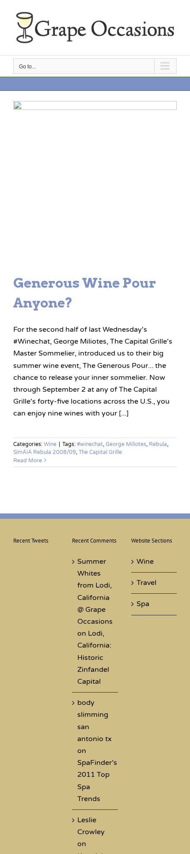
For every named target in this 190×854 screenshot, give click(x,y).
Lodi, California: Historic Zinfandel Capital (94, 657)
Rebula (158, 444)
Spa (143, 603)
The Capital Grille (100, 452)
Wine (50, 444)
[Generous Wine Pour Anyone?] (95, 182)
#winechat (90, 444)
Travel (146, 582)
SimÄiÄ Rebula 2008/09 (44, 452)
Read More (27, 460)
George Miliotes (126, 444)
